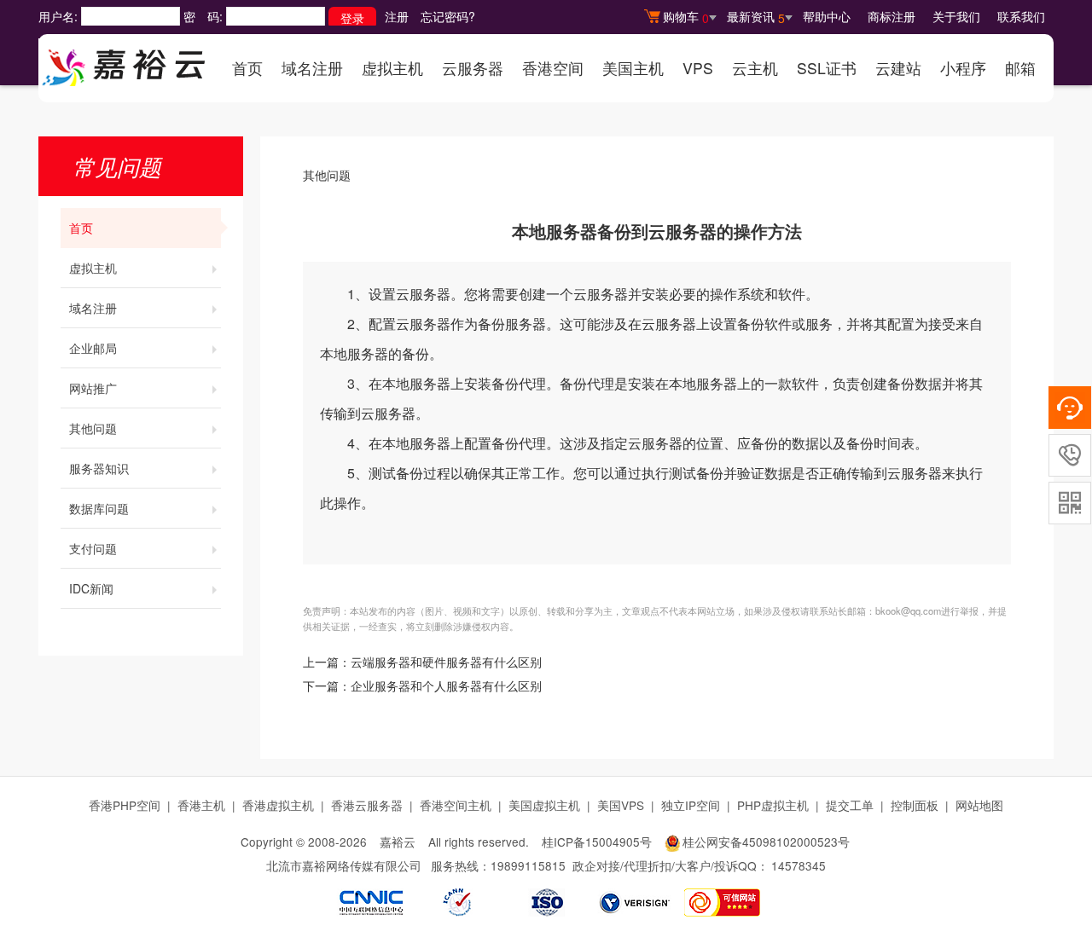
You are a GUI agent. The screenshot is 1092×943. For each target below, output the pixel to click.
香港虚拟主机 (278, 804)
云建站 (898, 67)
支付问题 (93, 548)
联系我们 (1021, 16)
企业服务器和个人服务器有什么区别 (446, 686)
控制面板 (914, 804)
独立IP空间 (690, 804)
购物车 (686, 17)
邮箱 (1020, 67)
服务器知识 (99, 468)
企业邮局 (93, 347)
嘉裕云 (397, 841)
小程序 (963, 67)
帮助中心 (827, 16)
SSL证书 (827, 67)
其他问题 (93, 428)
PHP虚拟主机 (773, 804)
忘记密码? (448, 16)
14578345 (798, 865)
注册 (397, 16)
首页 (247, 67)
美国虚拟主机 (544, 804)
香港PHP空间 (124, 804)
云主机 (755, 67)
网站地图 (979, 804)
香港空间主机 (455, 804)
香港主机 (201, 804)
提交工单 (850, 804)
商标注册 (891, 16)
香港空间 (553, 67)
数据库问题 (99, 508)
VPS (697, 67)
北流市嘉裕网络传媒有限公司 (343, 865)
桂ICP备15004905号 (597, 841)
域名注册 (312, 67)
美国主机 (633, 67)
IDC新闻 (91, 588)
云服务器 (472, 67)
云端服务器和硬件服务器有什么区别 (446, 663)
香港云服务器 (367, 804)
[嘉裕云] (123, 62)
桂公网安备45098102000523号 (766, 841)
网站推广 (93, 387)
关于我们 (956, 16)
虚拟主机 (392, 67)
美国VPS (620, 804)
